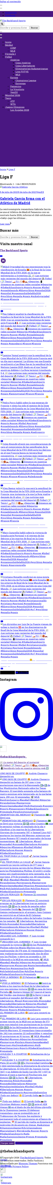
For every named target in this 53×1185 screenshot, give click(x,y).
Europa (14, 77)
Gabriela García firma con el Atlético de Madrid (22, 200)
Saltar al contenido (10, 1)
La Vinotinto (17, 89)
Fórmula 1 (10, 53)
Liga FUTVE (22, 71)
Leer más (5, 223)
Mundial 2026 (12, 95)
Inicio (8, 42)
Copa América (23, 62)
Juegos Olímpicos (14, 107)
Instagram (11, 12)
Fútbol (8, 56)
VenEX (14, 92)
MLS (17, 74)
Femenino (15, 86)
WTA (13, 104)
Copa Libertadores (25, 65)
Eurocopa (20, 83)
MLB (12, 50)
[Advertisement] (26, 140)
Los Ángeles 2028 (19, 110)
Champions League (25, 80)
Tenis (8, 98)
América (15, 59)
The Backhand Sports (31, 1157)
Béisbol (9, 45)
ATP (12, 101)
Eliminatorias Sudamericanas (31, 68)
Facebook (10, 15)
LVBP (13, 48)
